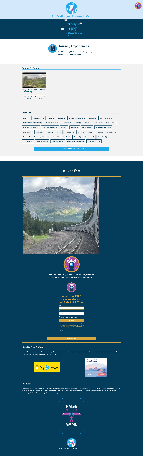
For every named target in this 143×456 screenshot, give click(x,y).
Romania (26, 137)
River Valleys (111, 132)
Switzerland (102, 137)
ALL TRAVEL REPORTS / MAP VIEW (71, 148)
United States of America (75, 141)
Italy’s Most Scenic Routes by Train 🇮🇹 (33, 91)
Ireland (50, 132)
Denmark (98, 122)
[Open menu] (62, 29)
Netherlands (69, 132)
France (64, 127)
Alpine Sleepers (38, 118)
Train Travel (43, 96)
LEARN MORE (71, 338)
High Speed (27, 132)
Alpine (26, 118)
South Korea (89, 137)
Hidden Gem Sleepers (103, 127)
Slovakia (66, 137)
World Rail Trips (94, 141)
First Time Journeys (50, 127)
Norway (81, 132)
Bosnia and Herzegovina (77, 118)
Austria (51, 118)
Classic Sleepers (106, 118)
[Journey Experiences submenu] (81, 23)
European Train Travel (27, 96)
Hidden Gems (87, 127)
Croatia (78, 122)
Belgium (61, 118)
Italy (59, 132)
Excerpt (26, 94)
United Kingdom (57, 141)
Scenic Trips (36, 96)
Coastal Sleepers (52, 122)
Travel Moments (42, 141)
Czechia (88, 122)
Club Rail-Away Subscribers (32, 122)
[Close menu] (65, 20)
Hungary (39, 132)
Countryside (66, 122)
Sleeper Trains (53, 137)
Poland (100, 132)
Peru (90, 132)
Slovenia (77, 137)
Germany (74, 127)
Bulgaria (92, 118)
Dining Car (110, 122)
